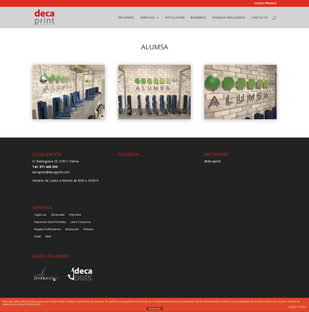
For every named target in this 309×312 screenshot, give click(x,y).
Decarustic (58, 215)
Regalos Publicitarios (47, 229)
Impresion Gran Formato (50, 222)
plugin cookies (298, 306)
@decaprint (212, 161)
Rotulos (88, 229)
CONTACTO (259, 17)
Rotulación (72, 229)
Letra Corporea (80, 222)
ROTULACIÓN (175, 17)
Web (48, 236)
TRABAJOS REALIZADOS (228, 17)
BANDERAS (198, 17)
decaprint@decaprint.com (51, 172)
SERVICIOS (147, 17)
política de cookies (275, 301)
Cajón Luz (40, 215)
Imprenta (75, 215)
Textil (37, 236)
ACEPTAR (154, 308)
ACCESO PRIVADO (265, 3)
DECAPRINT (126, 17)
